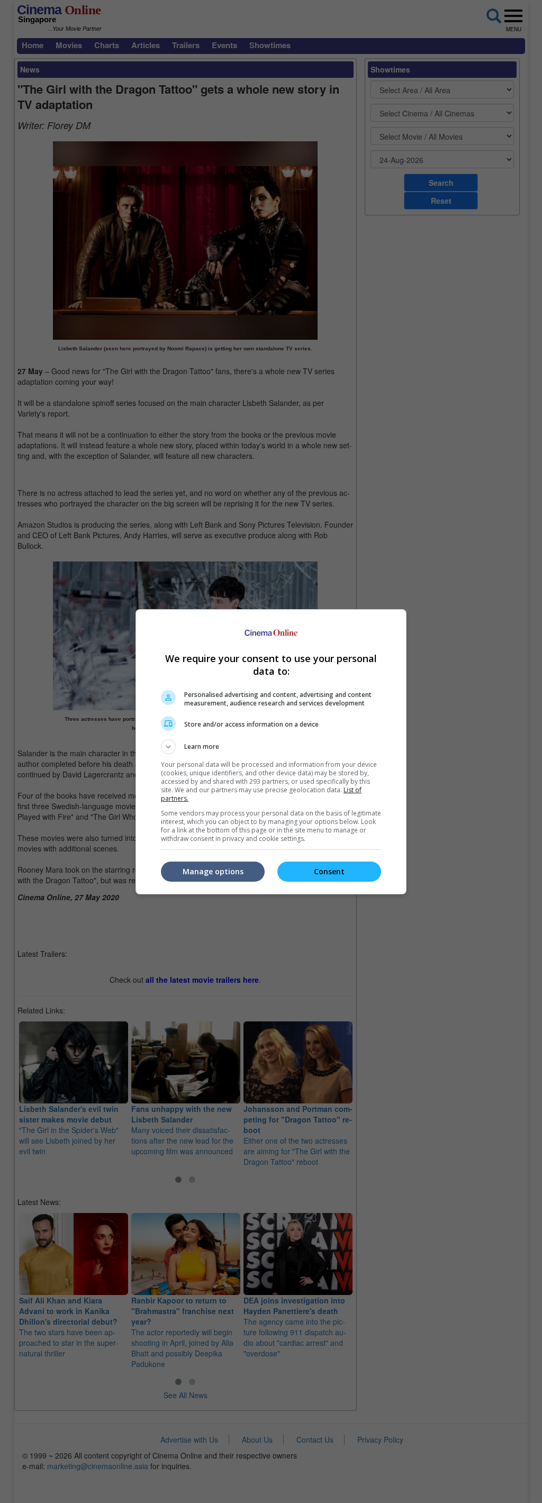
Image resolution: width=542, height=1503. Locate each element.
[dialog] (271, 751)
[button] (271, 746)
